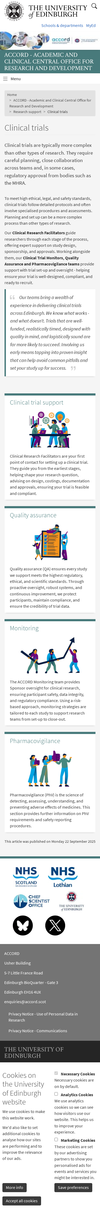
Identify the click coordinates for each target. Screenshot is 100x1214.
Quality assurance (33, 515)
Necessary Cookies (78, 1073)
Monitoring (24, 628)
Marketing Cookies (78, 1140)
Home (12, 94)
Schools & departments (62, 25)
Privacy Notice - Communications (38, 1030)
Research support (27, 111)
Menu (19, 80)
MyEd (91, 25)
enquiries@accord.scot (25, 1001)
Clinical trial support (36, 402)
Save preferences (73, 1187)
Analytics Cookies (77, 1094)
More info (14, 1187)
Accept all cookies (22, 1200)
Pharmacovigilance (35, 741)
